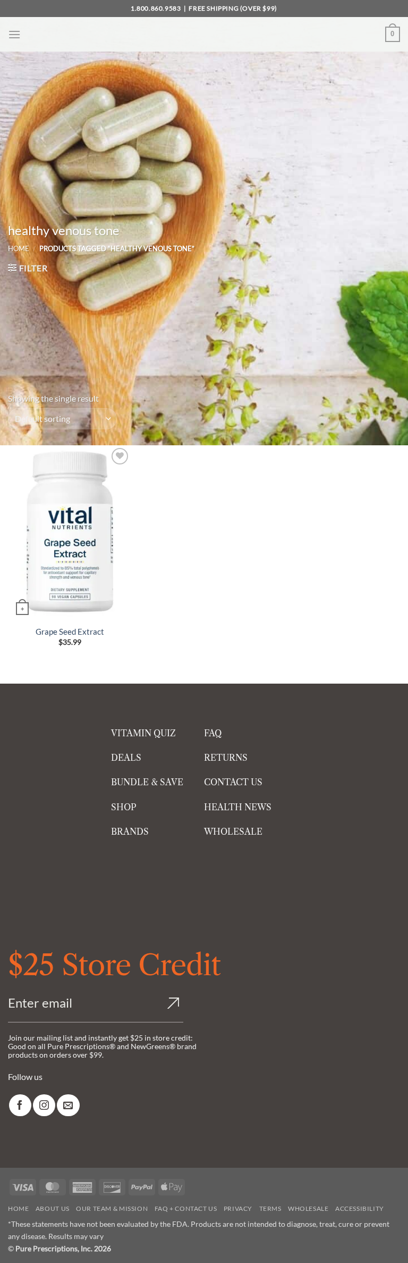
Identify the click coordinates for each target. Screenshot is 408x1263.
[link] (20, 1105)
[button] (14, 34)
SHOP (124, 807)
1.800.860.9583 (156, 8)
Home (18, 248)
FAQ (213, 733)
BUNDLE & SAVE (147, 782)
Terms (270, 1208)
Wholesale (308, 1208)
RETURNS (226, 757)
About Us (53, 1208)
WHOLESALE (233, 831)
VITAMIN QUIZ (143, 733)
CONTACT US (233, 782)
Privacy (238, 1208)
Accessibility (359, 1208)
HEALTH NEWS (237, 807)
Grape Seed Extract (70, 631)
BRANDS (130, 831)
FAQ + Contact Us (186, 1208)
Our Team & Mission (112, 1208)
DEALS (126, 757)
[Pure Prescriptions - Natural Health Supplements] (204, 34)
